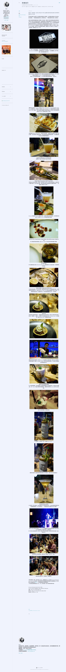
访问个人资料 (20, 653)
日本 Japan (24, 6)
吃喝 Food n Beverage (22, 14)
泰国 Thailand (28, 6)
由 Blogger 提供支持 (40, 667)
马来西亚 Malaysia (34, 6)
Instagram (25, 649)
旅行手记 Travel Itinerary (46, 6)
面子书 (36, 582)
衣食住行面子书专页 (32, 649)
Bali (36, 610)
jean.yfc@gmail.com (31, 651)
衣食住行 (25, 3)
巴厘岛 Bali (40, 6)
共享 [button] (29, 609)
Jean (20, 644)
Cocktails (20, 17)
